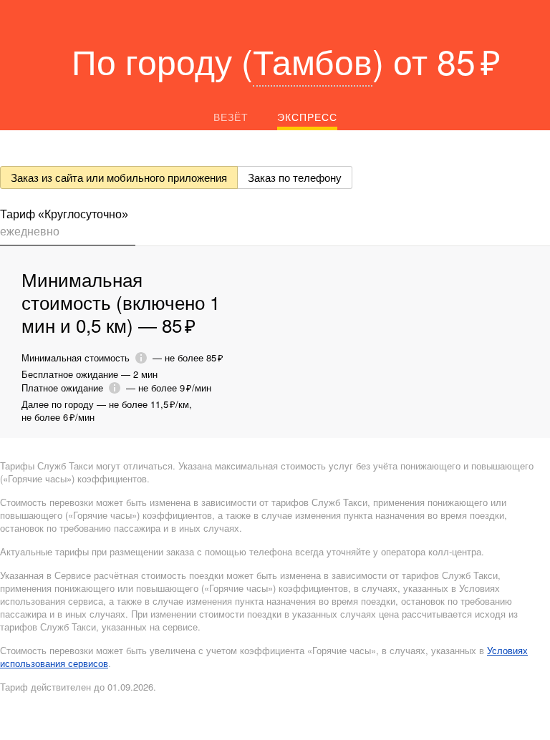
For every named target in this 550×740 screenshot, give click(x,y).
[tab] (67, 225)
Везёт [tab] (231, 116)
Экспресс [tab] (307, 116)
